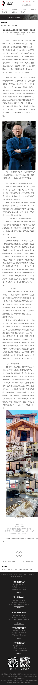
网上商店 (4, 12)
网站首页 (4, 9)
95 (19, 555)
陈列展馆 (14, 9)
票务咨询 (19, 576)
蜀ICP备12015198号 (13, 676)
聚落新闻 (14, 25)
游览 (25, 574)
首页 (9, 25)
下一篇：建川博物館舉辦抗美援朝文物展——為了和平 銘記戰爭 (28, 561)
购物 (20, 574)
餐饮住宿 (31, 574)
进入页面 (19, 592)
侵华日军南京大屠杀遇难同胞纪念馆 (21, 569)
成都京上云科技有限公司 (26, 680)
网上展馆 (23, 12)
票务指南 (23, 9)
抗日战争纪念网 (6, 569)
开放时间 (11, 576)
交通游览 (14, 12)
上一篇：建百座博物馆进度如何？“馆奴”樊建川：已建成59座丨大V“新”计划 (10, 561)
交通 (10, 574)
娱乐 (15, 574)
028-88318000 (26, 2)
